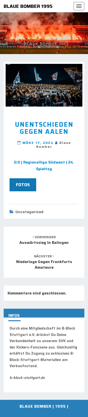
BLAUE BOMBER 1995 (28, 6)
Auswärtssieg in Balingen (44, 240)
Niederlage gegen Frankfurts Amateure (44, 261)
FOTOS (23, 184)
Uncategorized (29, 212)
